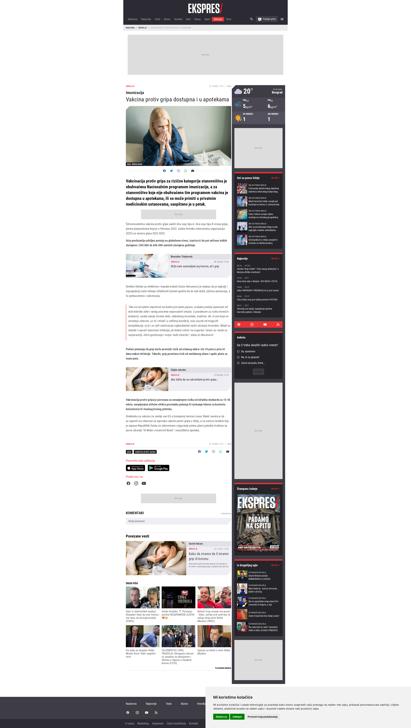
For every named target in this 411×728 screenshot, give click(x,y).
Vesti (157, 19)
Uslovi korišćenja (176, 723)
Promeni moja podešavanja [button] (263, 716)
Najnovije (146, 19)
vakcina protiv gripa (145, 451)
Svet (188, 19)
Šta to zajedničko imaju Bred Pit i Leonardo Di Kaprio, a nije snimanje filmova (258, 601)
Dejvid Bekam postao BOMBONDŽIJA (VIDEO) (258, 576)
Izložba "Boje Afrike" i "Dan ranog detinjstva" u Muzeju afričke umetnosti (258, 269)
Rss (278, 324)
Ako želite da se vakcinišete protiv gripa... (178, 379)
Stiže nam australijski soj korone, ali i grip (178, 266)
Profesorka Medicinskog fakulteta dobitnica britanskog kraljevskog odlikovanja (258, 188)
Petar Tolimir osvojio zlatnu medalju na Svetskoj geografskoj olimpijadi (258, 214)
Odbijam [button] (237, 716)
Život (228, 19)
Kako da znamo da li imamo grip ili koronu (178, 558)
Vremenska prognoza (258, 91)
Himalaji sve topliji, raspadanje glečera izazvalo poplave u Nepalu (258, 309)
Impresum (158, 723)
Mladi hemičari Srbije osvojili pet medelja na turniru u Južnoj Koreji (258, 201)
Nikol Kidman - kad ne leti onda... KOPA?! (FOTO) (258, 588)
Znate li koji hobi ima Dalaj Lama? (258, 614)
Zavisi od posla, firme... (253, 362)
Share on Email (192, 170)
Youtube (143, 483)
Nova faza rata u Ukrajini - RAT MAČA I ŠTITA (258, 279)
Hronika (178, 19)
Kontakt (193, 723)
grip (129, 451)
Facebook (128, 483)
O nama (129, 723)
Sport (207, 19)
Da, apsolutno (248, 351)
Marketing (143, 723)
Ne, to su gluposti (250, 357)
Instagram (136, 483)
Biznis (167, 19)
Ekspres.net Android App (158, 468)
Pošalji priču (269, 19)
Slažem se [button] (221, 716)
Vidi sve (274, 178)
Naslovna (132, 19)
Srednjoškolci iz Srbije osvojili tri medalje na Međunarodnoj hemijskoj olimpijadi (258, 240)
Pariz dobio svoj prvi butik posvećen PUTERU (258, 298)
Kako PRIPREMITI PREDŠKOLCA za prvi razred (258, 288)
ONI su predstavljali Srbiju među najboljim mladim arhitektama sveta (258, 227)
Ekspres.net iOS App (135, 468)
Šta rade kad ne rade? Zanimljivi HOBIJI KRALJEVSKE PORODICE (258, 627)
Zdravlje (218, 19)
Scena (197, 19)
